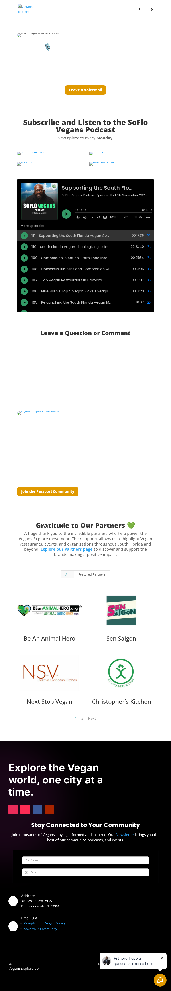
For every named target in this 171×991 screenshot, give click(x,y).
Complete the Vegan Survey (44, 923)
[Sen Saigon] (121, 610)
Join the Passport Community (47, 491)
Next (92, 718)
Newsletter (125, 834)
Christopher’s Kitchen (121, 701)
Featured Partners (92, 574)
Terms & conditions (113, 964)
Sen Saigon (121, 638)
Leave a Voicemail (85, 89)
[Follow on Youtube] (49, 809)
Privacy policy (151, 964)
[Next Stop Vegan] (49, 673)
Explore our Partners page (67, 549)
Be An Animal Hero (49, 638)
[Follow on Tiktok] (25, 809)
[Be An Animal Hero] (49, 610)
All (67, 574)
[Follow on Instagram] (13, 809)
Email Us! (29, 918)
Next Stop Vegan (49, 701)
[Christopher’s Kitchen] (121, 673)
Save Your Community (40, 929)
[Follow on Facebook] (37, 809)
